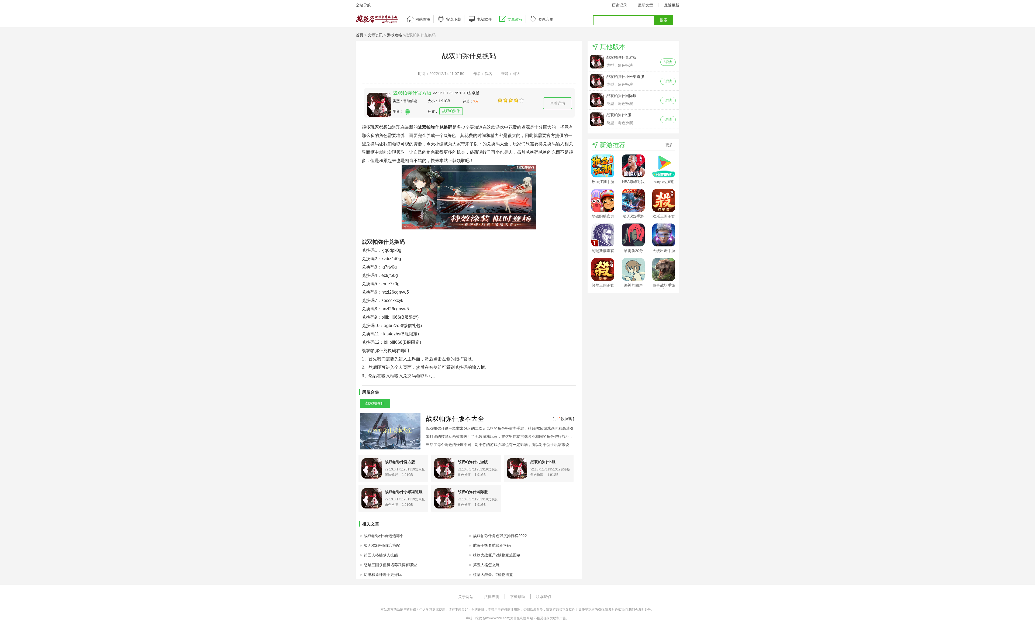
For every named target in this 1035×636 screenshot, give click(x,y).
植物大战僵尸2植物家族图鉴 (496, 555)
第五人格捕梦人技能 (381, 555)
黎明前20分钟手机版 (633, 251)
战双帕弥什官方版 (412, 93)
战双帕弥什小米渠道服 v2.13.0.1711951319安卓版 (629, 76)
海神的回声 (633, 285)
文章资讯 (375, 35)
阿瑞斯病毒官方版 (603, 251)
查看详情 (557, 103)
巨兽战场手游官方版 (664, 285)
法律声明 (491, 596)
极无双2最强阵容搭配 (382, 545)
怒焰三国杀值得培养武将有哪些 (390, 565)
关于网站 (465, 596)
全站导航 (363, 5)
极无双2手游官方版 (633, 216)
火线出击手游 (664, 251)
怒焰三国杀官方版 (603, 285)
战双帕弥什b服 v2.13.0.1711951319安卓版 (629, 115)
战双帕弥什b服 (543, 462)
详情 (668, 62)
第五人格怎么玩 (486, 565)
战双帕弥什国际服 (473, 492)
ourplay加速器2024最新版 (664, 182)
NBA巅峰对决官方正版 (633, 182)
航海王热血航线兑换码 (492, 545)
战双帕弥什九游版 (473, 462)
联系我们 (543, 596)
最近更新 (671, 5)
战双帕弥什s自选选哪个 (383, 536)
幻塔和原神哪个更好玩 (383, 574)
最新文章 (645, 5)
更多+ (670, 145)
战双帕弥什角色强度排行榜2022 (500, 536)
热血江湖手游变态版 (603, 182)
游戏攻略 (394, 35)
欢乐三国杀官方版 (664, 216)
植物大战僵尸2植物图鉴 (493, 574)
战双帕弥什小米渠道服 (404, 492)
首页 (359, 35)
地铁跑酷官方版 (603, 216)
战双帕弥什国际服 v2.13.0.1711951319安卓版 (629, 96)
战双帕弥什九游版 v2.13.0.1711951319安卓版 (629, 57)
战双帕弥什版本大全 (455, 418)
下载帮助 (517, 596)
